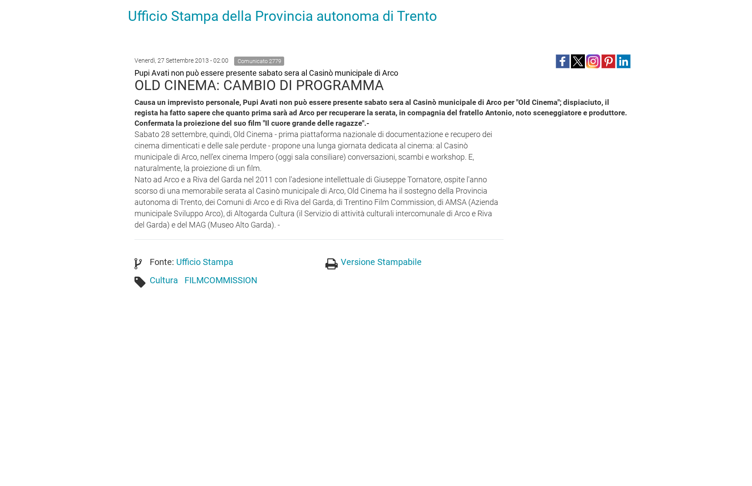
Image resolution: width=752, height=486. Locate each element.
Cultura (164, 280)
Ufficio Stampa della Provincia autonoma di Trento (282, 16)
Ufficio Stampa (204, 262)
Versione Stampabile (381, 262)
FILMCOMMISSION (221, 280)
